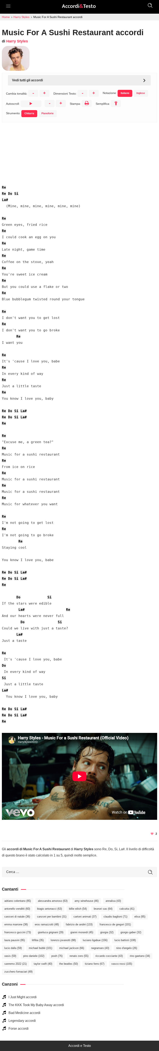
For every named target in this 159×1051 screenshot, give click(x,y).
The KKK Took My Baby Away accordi (36, 1005)
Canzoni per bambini (51, 916)
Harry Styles (17, 41)
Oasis (10, 955)
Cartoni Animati (84, 916)
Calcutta (126, 908)
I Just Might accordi (22, 997)
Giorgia (106, 932)
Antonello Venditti (17, 908)
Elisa (139, 916)
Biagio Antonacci (49, 908)
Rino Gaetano (140, 955)
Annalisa (113, 900)
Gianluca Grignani (50, 932)
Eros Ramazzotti (47, 924)
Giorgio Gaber (130, 932)
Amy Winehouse (87, 900)
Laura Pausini (14, 940)
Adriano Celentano (17, 900)
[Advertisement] (79, 151)
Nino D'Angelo (126, 948)
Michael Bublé (40, 948)
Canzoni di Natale (17, 916)
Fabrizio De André (79, 924)
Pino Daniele (33, 955)
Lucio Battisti (125, 940)
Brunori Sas (103, 908)
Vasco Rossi (121, 963)
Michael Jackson (71, 948)
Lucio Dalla (13, 948)
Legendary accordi (22, 1020)
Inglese (140, 93)
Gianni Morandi (81, 932)
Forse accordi (18, 1028)
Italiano (125, 93)
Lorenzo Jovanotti (63, 940)
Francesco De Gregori (115, 924)
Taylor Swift (43, 963)
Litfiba (38, 940)
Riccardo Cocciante (109, 955)
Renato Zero (79, 955)
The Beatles (68, 963)
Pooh (57, 955)
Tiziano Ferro (94, 963)
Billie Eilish (78, 908)
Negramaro (100, 948)
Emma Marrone (16, 924)
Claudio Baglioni (115, 916)
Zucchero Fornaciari (18, 971)
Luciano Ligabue (95, 940)
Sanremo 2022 (15, 963)
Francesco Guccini (17, 932)
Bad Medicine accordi (24, 1013)
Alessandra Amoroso (52, 900)
